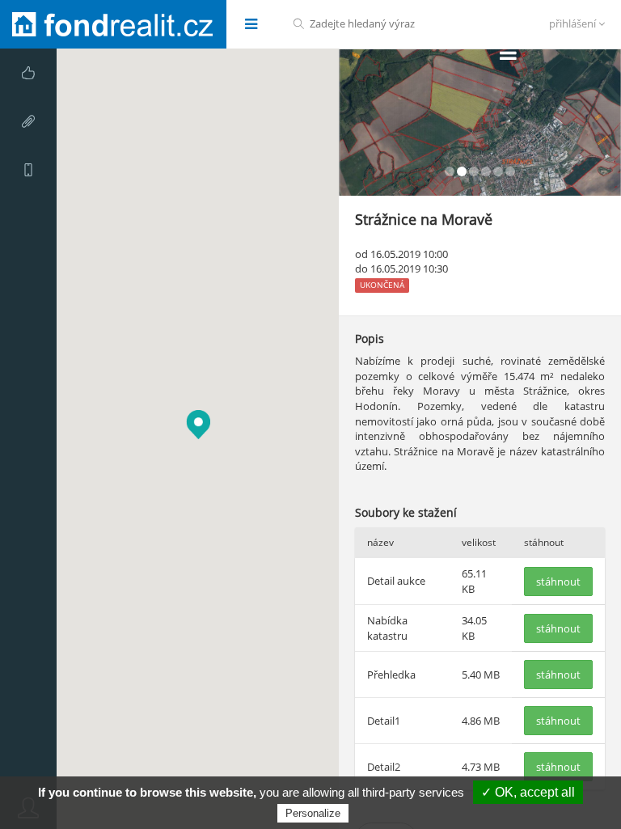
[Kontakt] (28, 170)
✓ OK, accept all (528, 792)
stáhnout (558, 581)
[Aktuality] (28, 121)
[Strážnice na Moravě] (480, 122)
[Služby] (28, 73)
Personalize (312, 813)
